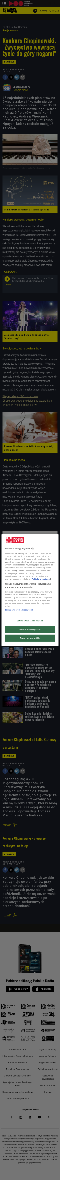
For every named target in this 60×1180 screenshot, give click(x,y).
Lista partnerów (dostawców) (19, 609)
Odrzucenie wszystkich (30, 629)
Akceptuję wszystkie (30, 638)
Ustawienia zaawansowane (30, 620)
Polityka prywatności (41, 579)
